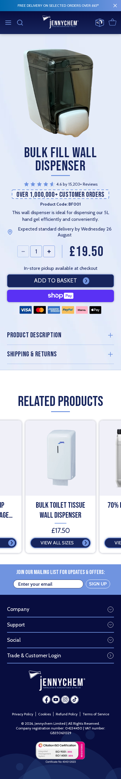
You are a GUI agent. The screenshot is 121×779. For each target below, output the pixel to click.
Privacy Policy (22, 714)
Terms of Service (96, 714)
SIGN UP (98, 584)
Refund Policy (67, 714)
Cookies (44, 714)
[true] (115, 5)
